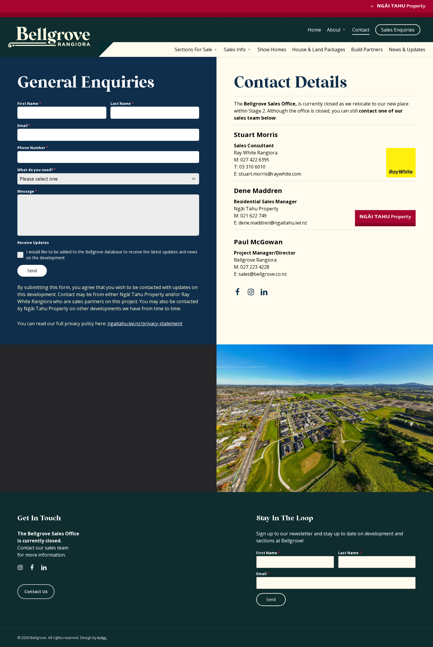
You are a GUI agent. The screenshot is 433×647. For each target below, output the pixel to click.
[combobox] (108, 178)
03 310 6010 (252, 167)
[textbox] (102, 178)
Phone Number (32, 147)
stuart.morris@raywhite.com (270, 174)
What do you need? (36, 169)
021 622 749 (253, 215)
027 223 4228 (254, 267)
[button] (35, 591)
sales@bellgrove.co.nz (263, 274)
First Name (29, 103)
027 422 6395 (254, 159)
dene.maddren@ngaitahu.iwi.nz (273, 222)
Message (27, 191)
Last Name (122, 103)
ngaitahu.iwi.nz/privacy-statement (145, 323)
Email (24, 125)
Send (32, 270)
